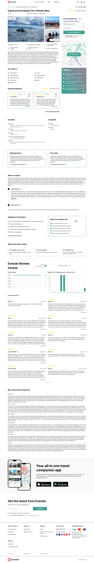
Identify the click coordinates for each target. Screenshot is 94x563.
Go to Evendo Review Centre (53, 111)
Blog (49, 2)
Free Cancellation (69, 35)
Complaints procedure (13, 546)
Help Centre (10, 544)
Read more (28, 106)
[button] (58, 100)
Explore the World (39, 2)
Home (9, 7)
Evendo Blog (11, 531)
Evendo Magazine (12, 534)
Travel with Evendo (12, 529)
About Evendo (27, 529)
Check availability (74, 32)
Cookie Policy (28, 515)
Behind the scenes (28, 531)
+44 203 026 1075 (60, 529)
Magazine (56, 2)
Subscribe (40, 508)
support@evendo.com (61, 531)
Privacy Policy (36, 515)
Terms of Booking (44, 553)
